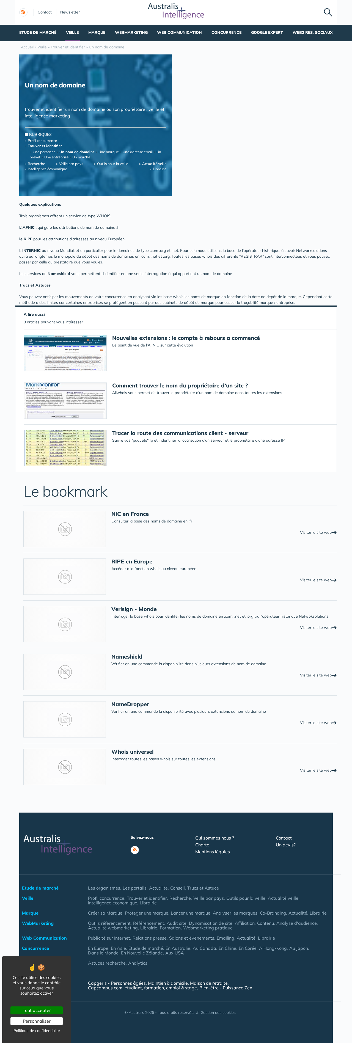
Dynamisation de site (210, 923)
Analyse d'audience (296, 923)
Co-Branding (273, 913)
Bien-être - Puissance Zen (225, 987)
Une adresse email (138, 152)
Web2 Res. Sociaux (313, 32)
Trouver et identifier (147, 898)
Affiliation (245, 923)
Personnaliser (37, 1021)
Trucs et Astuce (203, 888)
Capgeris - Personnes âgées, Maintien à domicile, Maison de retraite (158, 983)
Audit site (176, 923)
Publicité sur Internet (109, 938)
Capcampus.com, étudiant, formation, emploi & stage (142, 987)
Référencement (148, 923)
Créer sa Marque (105, 913)
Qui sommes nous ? (214, 838)
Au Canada (204, 948)
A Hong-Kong (273, 948)
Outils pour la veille (112, 163)
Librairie (159, 169)
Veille (72, 32)
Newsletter (70, 12)
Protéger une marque (146, 913)
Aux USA (174, 953)
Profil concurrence (42, 140)
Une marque (109, 152)
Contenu (265, 923)
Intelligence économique (47, 169)
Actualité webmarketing (113, 928)
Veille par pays (71, 163)
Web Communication (179, 32)
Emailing (225, 938)
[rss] (23, 12)
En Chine (227, 948)
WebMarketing (131, 32)
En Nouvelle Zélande (142, 953)
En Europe (98, 948)
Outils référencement (109, 923)
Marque (96, 32)
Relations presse (150, 938)
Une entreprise (56, 157)
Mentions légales (212, 851)
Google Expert (267, 32)
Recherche (36, 163)
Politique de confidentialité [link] (36, 1030)
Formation (170, 928)
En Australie (178, 948)
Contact (45, 12)
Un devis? (286, 844)
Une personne (44, 152)
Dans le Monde (103, 953)
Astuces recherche (107, 963)
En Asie (118, 948)
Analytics (137, 963)
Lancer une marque (190, 913)
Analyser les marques (235, 913)
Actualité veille (154, 163)
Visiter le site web (318, 532)
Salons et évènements (191, 938)
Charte (202, 844)
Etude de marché (37, 32)
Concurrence (226, 32)
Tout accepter (37, 1010)
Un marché (81, 157)
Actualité (158, 888)
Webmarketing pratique (208, 928)
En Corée (248, 948)
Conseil (177, 888)
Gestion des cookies (218, 1012)
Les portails (135, 888)
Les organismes (104, 888)
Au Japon (298, 948)
